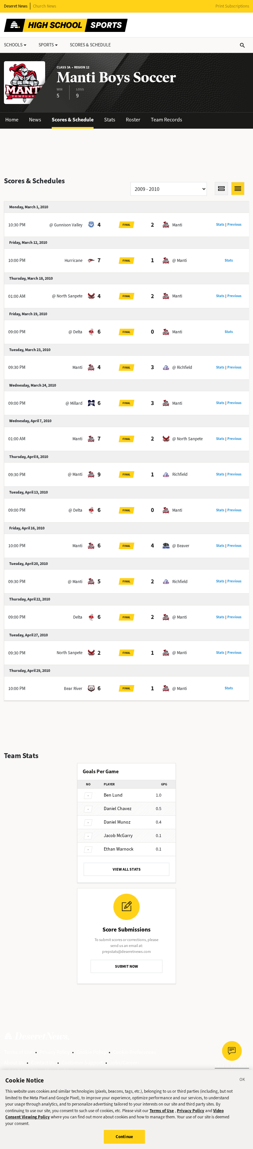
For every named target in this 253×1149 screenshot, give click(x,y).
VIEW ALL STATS (127, 869)
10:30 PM (16, 225)
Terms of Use (18, 1052)
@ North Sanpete (67, 296)
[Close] (242, 1080)
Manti (177, 225)
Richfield (179, 474)
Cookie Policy (91, 1052)
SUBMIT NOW (126, 966)
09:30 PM (16, 367)
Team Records (166, 119)
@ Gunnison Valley (65, 225)
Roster (133, 119)
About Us (14, 1062)
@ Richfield (182, 367)
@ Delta (75, 332)
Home (11, 119)
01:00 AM (16, 296)
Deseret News (15, 6)
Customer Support (82, 1062)
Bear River (73, 688)
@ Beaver (180, 546)
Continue (124, 1136)
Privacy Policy (55, 1052)
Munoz (117, 822)
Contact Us (43, 1062)
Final (126, 225)
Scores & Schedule (73, 119)
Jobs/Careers (125, 1062)
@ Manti (179, 260)
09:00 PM (16, 332)
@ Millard (74, 403)
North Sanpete (69, 652)
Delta (77, 617)
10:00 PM (16, 260)
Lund (113, 795)
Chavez (117, 808)
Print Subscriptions (232, 6)
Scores (90, 45)
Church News (44, 6)
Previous (234, 224)
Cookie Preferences (134, 1052)
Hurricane (73, 260)
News (35, 119)
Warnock (118, 849)
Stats (109, 119)
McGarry (118, 835)
